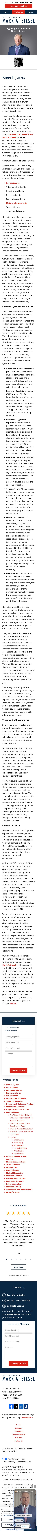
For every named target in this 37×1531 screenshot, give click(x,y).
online (12, 1003)
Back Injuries (19, 1140)
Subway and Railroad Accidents (19, 1189)
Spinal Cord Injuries (14, 1101)
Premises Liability (13, 1187)
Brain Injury (18, 1142)
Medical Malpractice (14, 1173)
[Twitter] (16, 1406)
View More (18, 1267)
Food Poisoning (12, 1170)
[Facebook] (11, 1406)
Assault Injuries (12, 1085)
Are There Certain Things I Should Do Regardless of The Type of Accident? (21, 1118)
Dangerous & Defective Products (20, 1104)
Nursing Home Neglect (16, 1178)
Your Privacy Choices (16, 1459)
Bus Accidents (12, 1087)
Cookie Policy (9, 1462)
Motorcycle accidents (16, 203)
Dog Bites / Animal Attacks (17, 1109)
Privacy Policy (19, 1431)
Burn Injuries (19, 1145)
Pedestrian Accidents (15, 1181)
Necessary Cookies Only (11, 1525)
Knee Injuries (19, 1151)
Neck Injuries (19, 1153)
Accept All (11, 1519)
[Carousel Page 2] (11, 1259)
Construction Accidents (16, 1098)
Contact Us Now (18, 1070)
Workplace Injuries (14, 1090)
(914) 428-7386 (16, 1395)
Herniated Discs (20, 1148)
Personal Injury (12, 1112)
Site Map (18, 1438)
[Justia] (26, 1406)
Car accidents (12, 183)
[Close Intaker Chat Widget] (35, 1486)
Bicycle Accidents (13, 1093)
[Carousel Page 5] (25, 1259)
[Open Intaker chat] (17, 1530)
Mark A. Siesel (9, 965)
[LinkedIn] (21, 1406)
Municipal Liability (14, 1175)
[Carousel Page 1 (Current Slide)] (6, 1259)
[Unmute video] (25, 1506)
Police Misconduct (14, 1184)
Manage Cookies (24, 1462)
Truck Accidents (13, 1164)
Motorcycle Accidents (15, 1107)
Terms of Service (18, 1434)
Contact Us (18, 12)
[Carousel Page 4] (20, 1259)
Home (6, 12)
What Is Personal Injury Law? (21, 1129)
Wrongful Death (13, 1192)
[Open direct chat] (32, 1486)
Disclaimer (18, 1428)
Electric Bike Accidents (15, 1162)
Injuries (13, 1137)
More (31, 12)
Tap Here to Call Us (18, 6)
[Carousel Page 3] (16, 1259)
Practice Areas (10, 1079)
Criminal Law (11, 1167)
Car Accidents (12, 1096)
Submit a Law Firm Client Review (19, 1275)
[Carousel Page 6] (30, 1259)
